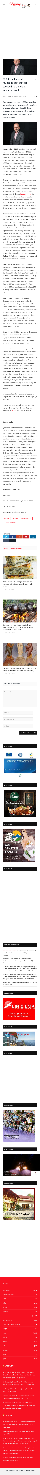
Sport (4, 1359)
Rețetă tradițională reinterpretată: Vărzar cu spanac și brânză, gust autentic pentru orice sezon (18, 584)
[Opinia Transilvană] (20, 4)
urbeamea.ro (10, 1366)
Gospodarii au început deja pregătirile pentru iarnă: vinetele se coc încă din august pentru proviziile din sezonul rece (18, 627)
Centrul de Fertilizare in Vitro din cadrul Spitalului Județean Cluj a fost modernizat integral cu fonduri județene (18, 1450)
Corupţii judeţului (8, 1294)
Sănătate (5, 1350)
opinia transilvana (9, 522)
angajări (6, 518)
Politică (5, 1346)
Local (4, 1333)
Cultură (5, 1303)
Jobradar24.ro (25, 194)
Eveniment (6, 1316)
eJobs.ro (15, 518)
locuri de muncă (26, 518)
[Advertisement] (20, 34)
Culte (4, 1299)
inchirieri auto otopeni (10, 951)
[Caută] (36, 4)
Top (38, 1473)
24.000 (13, 411)
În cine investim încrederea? (11, 1324)
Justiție (5, 1329)
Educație (5, 1312)
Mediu (5, 1337)
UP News (8, 1415)
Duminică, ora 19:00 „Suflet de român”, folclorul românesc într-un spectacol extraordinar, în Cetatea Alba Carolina (19, 1405)
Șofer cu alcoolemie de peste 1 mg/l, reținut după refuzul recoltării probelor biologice (20, 953)
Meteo (5, 1341)
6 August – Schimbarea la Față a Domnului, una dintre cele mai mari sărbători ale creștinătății (19, 669)
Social (35, 96)
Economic (6, 1307)
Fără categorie (7, 1320)
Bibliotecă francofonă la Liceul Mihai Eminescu (17, 1431)
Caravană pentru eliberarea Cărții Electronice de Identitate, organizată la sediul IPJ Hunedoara (18, 961)
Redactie (10, 96)
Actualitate (6, 1290)
